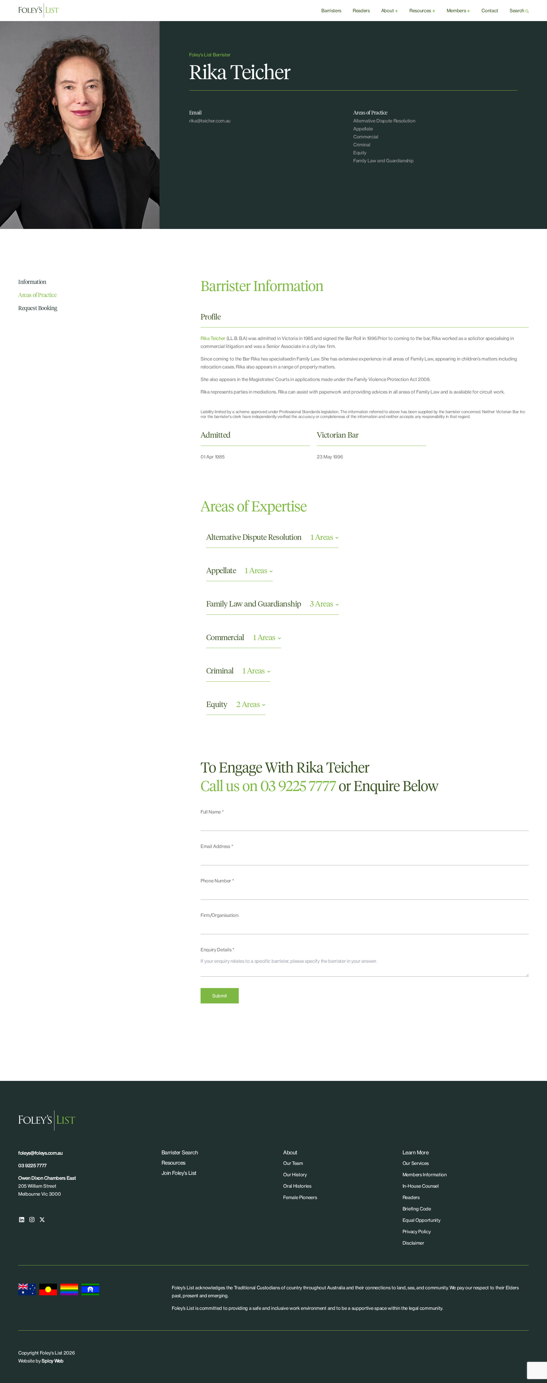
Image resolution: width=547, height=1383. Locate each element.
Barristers (331, 10)
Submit (219, 996)
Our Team (293, 1163)
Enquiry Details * (217, 949)
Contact (489, 10)
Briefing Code (417, 1209)
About (387, 10)
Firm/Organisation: (220, 915)
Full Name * (212, 812)
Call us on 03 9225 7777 (268, 787)
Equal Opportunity (421, 1220)
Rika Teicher (213, 338)
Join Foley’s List (179, 1173)
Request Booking (37, 308)
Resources (420, 10)
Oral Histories (297, 1186)
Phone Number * (217, 881)
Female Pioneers (300, 1197)
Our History (295, 1174)
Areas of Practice (37, 295)
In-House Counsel (421, 1186)
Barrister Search (180, 1152)
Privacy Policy (417, 1231)
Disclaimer (413, 1243)
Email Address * (217, 846)
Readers (361, 10)
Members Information (425, 1174)
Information (32, 282)
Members (456, 10)
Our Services (416, 1163)
